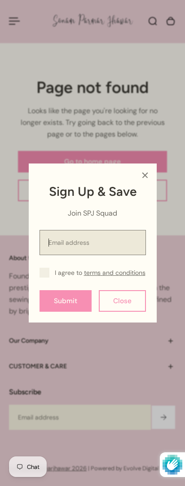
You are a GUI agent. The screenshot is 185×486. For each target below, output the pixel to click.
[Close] (145, 175)
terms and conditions (114, 273)
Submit (65, 300)
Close (122, 300)
